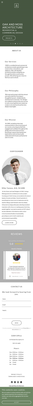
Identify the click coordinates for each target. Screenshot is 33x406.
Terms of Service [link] (15, 329)
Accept (16, 402)
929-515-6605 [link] (16, 343)
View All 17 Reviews (16, 248)
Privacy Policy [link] (26, 328)
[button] (10, 43)
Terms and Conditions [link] (16, 376)
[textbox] (16, 299)
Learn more (9, 222)
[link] (16, 2)
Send (16, 323)
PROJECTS (9, 38)
